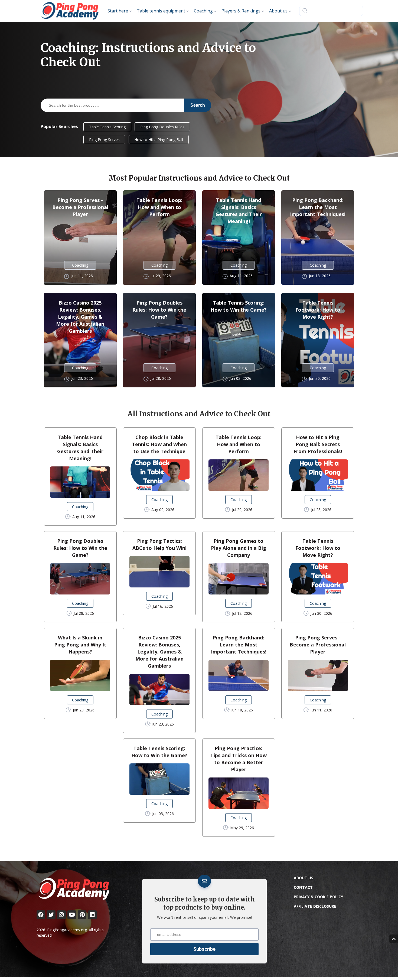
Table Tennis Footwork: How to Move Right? (317, 309)
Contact (303, 887)
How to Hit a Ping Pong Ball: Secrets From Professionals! (317, 444)
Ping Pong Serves (104, 139)
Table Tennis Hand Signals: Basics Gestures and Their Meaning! (239, 210)
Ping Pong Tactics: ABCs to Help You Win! (159, 544)
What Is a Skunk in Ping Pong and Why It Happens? (80, 644)
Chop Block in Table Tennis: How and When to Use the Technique (159, 444)
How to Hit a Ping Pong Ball (158, 139)
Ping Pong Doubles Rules (162, 126)
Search (197, 105)
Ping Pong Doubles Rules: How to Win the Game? (159, 309)
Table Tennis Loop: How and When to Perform (159, 207)
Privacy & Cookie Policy (318, 896)
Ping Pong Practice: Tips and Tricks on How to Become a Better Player (238, 759)
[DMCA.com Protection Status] (334, 956)
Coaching (80, 265)
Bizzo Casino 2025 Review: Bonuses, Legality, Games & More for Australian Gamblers (80, 316)
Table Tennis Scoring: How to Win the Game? (239, 306)
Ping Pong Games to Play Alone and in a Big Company (238, 548)
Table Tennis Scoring (107, 126)
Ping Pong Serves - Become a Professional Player (80, 207)
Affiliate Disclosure (315, 906)
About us (303, 877)
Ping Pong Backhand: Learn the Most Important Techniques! (317, 207)
